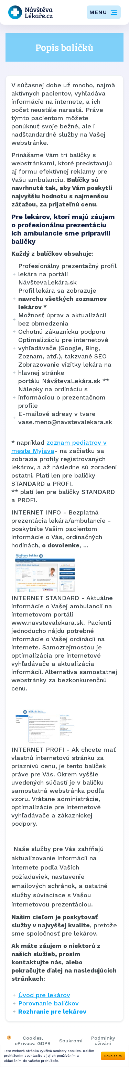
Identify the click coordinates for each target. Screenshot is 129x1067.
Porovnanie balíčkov (48, 1003)
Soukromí (71, 1040)
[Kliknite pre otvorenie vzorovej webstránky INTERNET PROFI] (64, 726)
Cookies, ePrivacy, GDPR (33, 1040)
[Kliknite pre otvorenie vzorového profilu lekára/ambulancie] (64, 573)
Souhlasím (113, 1056)
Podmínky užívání (103, 1040)
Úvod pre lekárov (44, 995)
